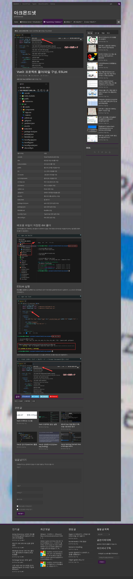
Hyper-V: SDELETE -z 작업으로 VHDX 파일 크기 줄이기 (79, 535)
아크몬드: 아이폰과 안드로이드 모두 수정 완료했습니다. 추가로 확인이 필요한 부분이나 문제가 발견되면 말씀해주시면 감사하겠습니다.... (51, 555)
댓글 (19, 467)
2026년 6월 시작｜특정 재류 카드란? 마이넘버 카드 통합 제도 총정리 (108, 92)
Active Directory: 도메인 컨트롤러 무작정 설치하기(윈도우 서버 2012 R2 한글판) (23, 536)
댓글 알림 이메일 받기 (25, 506)
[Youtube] (109, 152)
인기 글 (97, 33)
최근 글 (90, 33)
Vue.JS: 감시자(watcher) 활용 (27, 444)
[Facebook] (98, 152)
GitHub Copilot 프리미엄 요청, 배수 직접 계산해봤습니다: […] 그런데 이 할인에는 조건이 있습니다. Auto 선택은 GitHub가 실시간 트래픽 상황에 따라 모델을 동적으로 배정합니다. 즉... (51, 544)
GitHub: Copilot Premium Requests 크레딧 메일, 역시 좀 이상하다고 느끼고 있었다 (107, 83)
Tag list (34, 4)
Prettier (27, 401)
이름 (19, 486)
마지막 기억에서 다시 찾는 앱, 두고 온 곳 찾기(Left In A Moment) (107, 56)
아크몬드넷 (25, 12)
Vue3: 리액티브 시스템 (24, 421)
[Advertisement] (81, 12)
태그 (108, 33)
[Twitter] (102, 152)
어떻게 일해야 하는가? (76, 560)
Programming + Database (53, 22)
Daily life (78, 22)
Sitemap (52, 4)
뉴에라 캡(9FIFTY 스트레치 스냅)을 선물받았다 (79, 553)
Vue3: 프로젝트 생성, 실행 (48, 424)
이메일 (19, 492)
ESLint (21, 401)
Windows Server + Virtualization (31, 22)
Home (16, 22)
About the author (43, 4)
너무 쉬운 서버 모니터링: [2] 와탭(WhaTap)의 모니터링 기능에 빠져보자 (23, 567)
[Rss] (94, 152)
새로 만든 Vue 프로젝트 (24, 79)
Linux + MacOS (90, 22)
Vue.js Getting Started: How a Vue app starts (71, 445)
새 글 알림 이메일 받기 (25, 509)
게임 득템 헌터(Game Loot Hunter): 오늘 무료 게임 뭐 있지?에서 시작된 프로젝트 (107, 73)
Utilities (68, 22)
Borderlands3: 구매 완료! (77, 541)
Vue (34, 401)
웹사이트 (19, 499)
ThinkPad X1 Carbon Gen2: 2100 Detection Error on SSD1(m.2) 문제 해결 (106, 128)
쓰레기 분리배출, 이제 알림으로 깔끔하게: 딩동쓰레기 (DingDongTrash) (107, 119)
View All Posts (26, 4)
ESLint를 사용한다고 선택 (24, 290)
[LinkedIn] (106, 152)
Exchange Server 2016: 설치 (22, 560)
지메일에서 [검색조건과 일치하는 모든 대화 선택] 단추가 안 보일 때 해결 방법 (108, 101)
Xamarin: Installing (75, 547)
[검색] (119, 3)
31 (24, 540)
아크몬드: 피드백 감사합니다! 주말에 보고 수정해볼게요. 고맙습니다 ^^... (55, 564)
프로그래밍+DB (23, 31)
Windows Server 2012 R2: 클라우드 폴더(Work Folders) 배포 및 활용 (23, 552)
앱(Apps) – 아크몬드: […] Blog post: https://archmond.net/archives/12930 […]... (51, 536)
